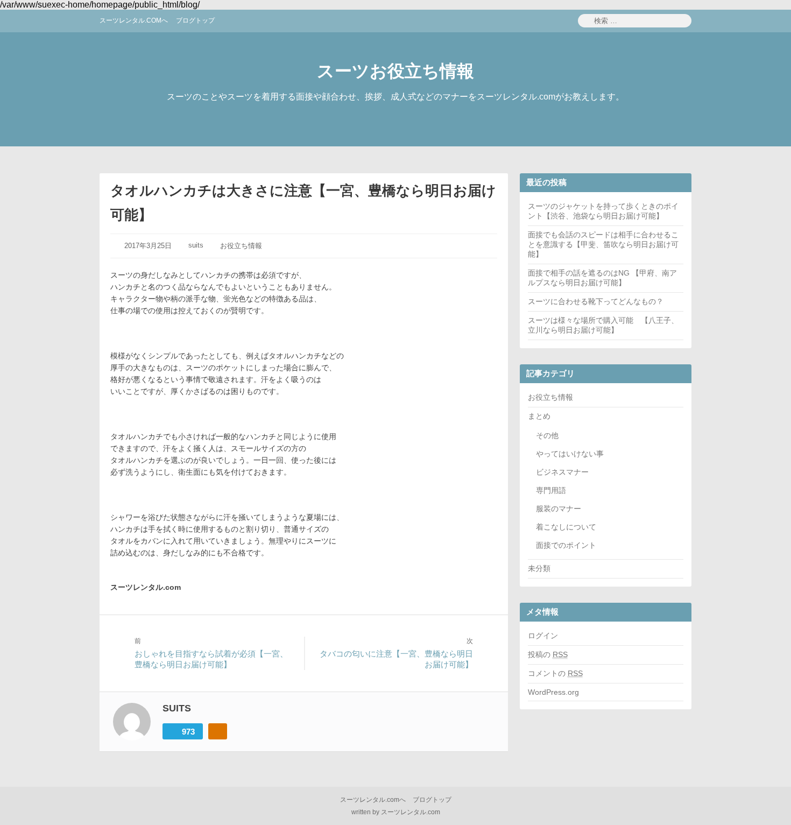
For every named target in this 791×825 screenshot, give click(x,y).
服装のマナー (558, 508)
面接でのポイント (566, 545)
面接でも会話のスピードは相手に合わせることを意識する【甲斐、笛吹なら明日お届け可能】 (603, 244)
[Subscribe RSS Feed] (217, 731)
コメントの (555, 673)
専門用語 (551, 490)
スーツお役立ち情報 (395, 71)
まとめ (539, 416)
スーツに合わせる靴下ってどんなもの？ (595, 301)
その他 (547, 435)
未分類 (539, 568)
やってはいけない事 (570, 453)
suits (195, 245)
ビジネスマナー (562, 472)
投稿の (548, 654)
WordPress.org (553, 692)
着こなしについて (566, 527)
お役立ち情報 (241, 246)
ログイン (543, 635)
